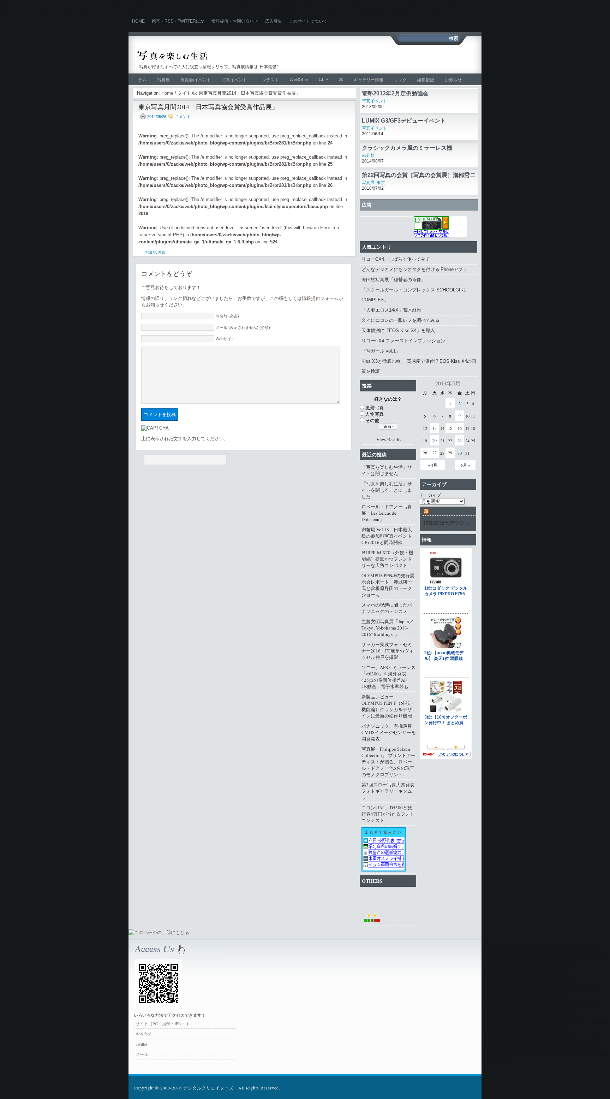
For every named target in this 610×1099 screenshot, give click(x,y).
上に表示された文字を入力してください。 (184, 438)
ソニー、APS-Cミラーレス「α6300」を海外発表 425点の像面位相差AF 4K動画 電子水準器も (388, 677)
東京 (161, 252)
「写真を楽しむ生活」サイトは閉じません (386, 470)
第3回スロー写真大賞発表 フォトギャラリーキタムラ (388, 790)
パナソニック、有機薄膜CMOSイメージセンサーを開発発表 (388, 732)
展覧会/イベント (195, 79)
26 (425, 452)
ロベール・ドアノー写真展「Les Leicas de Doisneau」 (386, 512)
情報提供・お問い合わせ (234, 21)
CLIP (323, 79)
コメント (183, 116)
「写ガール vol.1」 (380, 351)
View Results (388, 439)
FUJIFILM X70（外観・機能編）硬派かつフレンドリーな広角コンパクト (387, 558)
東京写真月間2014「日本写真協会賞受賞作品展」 (208, 106)
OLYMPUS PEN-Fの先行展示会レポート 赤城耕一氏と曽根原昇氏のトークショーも (387, 585)
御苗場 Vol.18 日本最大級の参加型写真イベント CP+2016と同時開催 (388, 535)
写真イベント (234, 79)
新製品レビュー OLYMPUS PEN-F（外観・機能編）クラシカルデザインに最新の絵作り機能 (387, 706)
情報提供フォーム (320, 298)
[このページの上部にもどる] (158, 932)
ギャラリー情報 (368, 79)
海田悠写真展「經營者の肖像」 (393, 279)
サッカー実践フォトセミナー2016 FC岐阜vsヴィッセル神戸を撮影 (387, 650)
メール (142, 1054)
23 (460, 440)
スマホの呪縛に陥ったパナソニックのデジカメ (386, 608)
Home (138, 21)
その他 (372, 420)
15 (450, 428)
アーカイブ (430, 495)
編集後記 (425, 79)
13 (434, 428)
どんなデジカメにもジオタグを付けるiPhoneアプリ (414, 269)
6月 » (465, 465)
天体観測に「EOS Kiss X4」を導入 (398, 330)
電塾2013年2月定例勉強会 (395, 93)
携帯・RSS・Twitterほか (178, 21)
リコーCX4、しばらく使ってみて (395, 259)
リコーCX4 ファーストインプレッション (403, 340)
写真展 (163, 79)
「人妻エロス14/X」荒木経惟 (391, 310)
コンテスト (268, 79)
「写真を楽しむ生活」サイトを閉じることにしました (386, 490)
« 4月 (432, 465)
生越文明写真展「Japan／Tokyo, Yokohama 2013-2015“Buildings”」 (387, 627)
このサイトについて (308, 21)
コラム (140, 79)
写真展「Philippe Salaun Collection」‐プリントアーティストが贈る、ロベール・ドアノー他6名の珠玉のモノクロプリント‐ (388, 762)
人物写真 (374, 414)
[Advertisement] (391, 59)
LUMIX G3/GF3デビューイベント (404, 121)
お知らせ (453, 79)
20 (434, 440)
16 (460, 428)
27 (434, 452)
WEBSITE (298, 79)
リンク (400, 79)
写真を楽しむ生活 (212, 55)
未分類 (368, 155)
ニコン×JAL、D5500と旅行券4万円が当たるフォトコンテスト (387, 813)
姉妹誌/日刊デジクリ (447, 522)
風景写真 (374, 407)
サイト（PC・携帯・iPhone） (163, 1023)
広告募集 (273, 21)
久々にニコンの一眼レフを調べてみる (400, 320)
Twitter (141, 1044)
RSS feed (143, 1033)
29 (450, 452)
